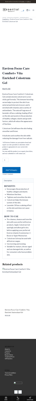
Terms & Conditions (10, 373)
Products (7, 353)
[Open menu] (33, 10)
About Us (7, 349)
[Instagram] (20, 392)
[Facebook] (16, 392)
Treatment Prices (9, 357)
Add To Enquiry (11, 170)
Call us (29, 1)
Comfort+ (10, 174)
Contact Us (8, 351)
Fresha (22, 1)
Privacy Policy (8, 375)
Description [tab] (8, 180)
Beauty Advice (9, 355)
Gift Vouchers (8, 358)
